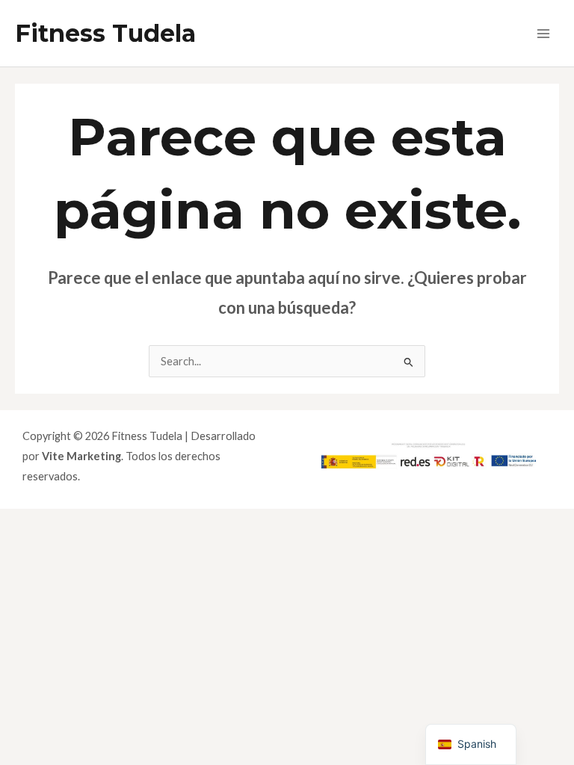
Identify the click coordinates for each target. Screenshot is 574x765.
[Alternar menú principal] (543, 33)
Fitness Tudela (105, 33)
